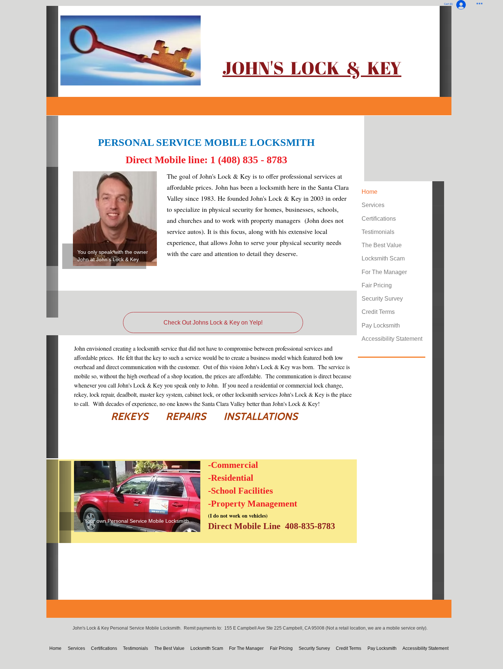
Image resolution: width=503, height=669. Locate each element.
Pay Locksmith (381, 325)
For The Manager (384, 272)
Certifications (379, 219)
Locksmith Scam (383, 258)
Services (373, 205)
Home (369, 192)
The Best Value (382, 245)
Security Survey (382, 298)
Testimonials (378, 232)
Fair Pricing (377, 285)
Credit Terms (378, 312)
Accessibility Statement (392, 339)
